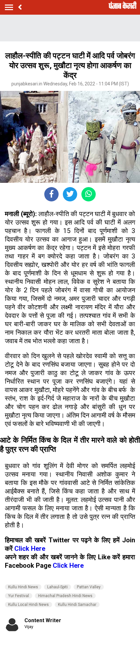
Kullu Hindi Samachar (77, 604)
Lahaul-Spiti (57, 587)
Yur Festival (18, 596)
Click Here (29, 548)
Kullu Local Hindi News (28, 604)
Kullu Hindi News (23, 587)
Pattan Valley (89, 587)
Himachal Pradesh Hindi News (65, 596)
